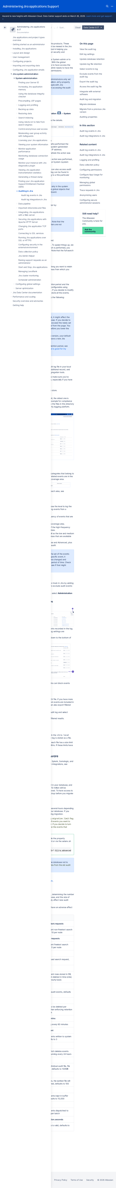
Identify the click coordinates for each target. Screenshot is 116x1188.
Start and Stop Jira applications (32, 267)
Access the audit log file (90, 86)
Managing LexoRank (27, 271)
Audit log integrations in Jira (34, 199)
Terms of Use (77, 1180)
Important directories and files (32, 208)
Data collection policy (28, 251)
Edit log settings (87, 54)
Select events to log (89, 69)
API (51, 881)
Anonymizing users (88, 195)
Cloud (77, 27)
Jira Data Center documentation (27, 292)
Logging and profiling (28, 105)
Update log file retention (91, 64)
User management (21, 57)
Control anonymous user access (33, 129)
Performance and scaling (24, 296)
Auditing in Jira (25, 191)
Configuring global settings (28, 284)
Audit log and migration (90, 99)
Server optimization (24, 288)
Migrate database (88, 104)
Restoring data (25, 113)
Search (107, 6)
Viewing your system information (33, 144)
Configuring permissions (91, 169)
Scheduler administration (29, 280)
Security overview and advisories (28, 301)
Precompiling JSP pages (29, 101)
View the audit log (88, 49)
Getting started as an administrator (29, 44)
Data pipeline (24, 203)
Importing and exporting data (26, 65)
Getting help (18, 305)
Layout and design (21, 53)
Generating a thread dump (30, 177)
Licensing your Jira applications (32, 140)
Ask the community (90, 230)
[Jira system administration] (54, 27)
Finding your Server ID (28, 82)
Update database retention (92, 59)
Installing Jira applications (24, 48)
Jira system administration (25, 74)
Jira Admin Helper (26, 256)
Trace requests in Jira (89, 190)
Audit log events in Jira (31, 195)
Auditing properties (88, 117)
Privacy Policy (60, 1180)
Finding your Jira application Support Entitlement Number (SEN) (31, 184)
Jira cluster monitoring (28, 275)
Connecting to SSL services (31, 233)
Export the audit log (89, 81)
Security (90, 1180)
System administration (26, 78)
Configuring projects (22, 61)
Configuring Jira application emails (28, 70)
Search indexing (25, 117)
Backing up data (26, 109)
